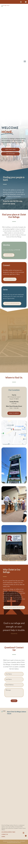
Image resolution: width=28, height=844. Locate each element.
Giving (3, 836)
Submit (14, 701)
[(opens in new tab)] (14, 432)
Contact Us (4, 834)
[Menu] (25, 61)
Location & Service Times (8, 832)
